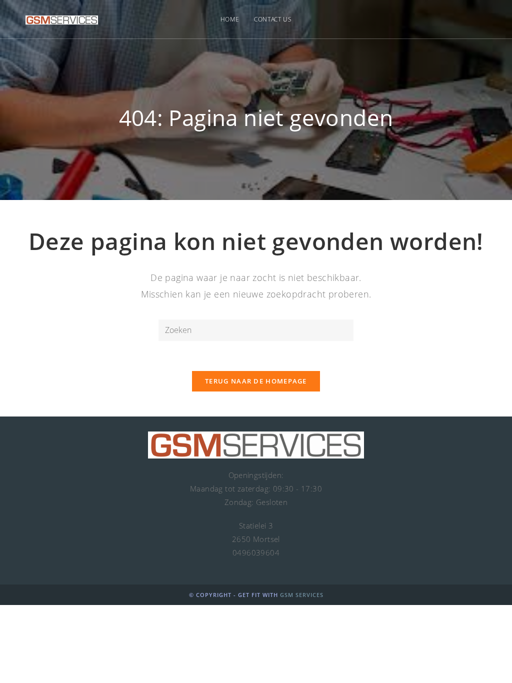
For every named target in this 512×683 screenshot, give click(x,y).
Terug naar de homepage (256, 381)
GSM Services (302, 594)
